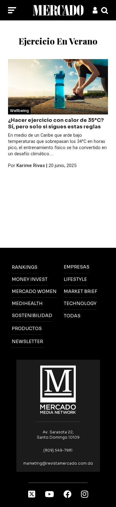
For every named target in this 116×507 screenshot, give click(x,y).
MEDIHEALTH (27, 303)
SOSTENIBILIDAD (32, 315)
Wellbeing (19, 110)
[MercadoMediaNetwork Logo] (58, 389)
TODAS (72, 316)
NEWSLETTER (27, 341)
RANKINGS (24, 267)
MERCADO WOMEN (34, 291)
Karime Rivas (30, 165)
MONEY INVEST (30, 279)
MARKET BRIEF (80, 291)
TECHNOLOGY (80, 303)
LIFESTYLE (75, 279)
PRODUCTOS (27, 328)
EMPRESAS (76, 267)
